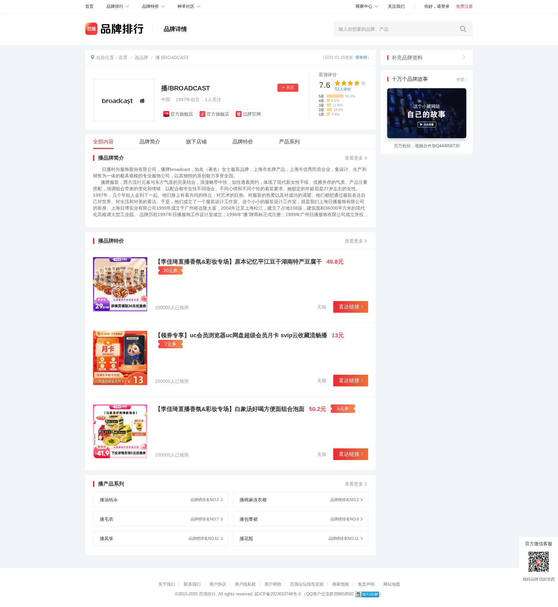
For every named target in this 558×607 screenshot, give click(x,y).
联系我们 (192, 584)
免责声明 (366, 584)
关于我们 (166, 584)
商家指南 (340, 584)
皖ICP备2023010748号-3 (278, 593)
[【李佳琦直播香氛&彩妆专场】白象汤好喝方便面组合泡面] (120, 431)
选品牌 (141, 57)
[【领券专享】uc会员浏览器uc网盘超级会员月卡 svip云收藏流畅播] (120, 358)
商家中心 (364, 6)
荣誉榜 (361, 57)
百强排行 (207, 593)
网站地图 (391, 584)
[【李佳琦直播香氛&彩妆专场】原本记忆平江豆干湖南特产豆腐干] (120, 284)
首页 (123, 57)
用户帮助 (272, 584)
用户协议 (217, 584)
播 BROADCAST (172, 57)
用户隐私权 (245, 584)
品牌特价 (150, 6)
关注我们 (396, 6)
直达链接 (349, 306)
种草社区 (186, 6)
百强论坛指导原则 (307, 584)
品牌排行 (115, 6)
